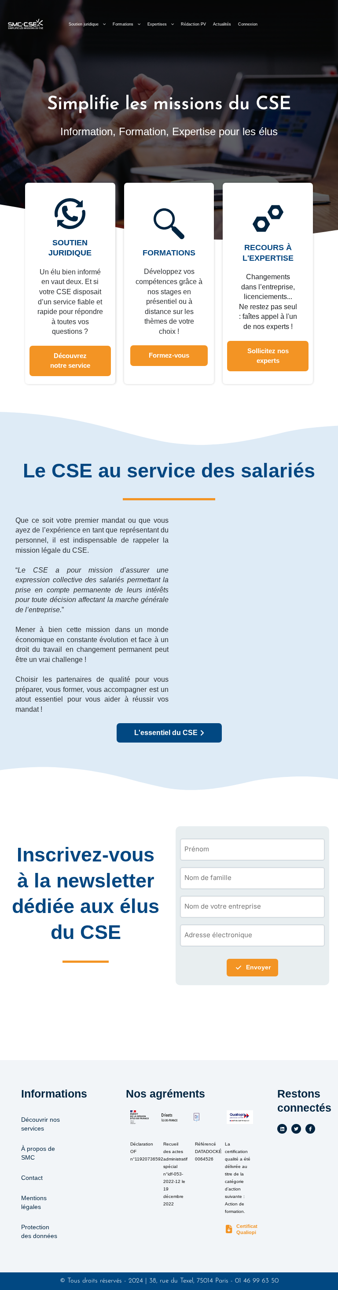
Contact (32, 1177)
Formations (123, 24)
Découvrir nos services (40, 1124)
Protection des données (39, 1231)
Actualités (222, 24)
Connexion (247, 24)
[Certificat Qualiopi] (229, 1229)
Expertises (157, 24)
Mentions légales (34, 1202)
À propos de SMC (38, 1153)
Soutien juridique (84, 24)
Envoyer (258, 967)
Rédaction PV (193, 24)
